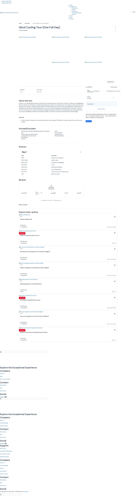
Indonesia (27, 23)
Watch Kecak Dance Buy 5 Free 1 (30, 235)
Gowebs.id (26, 491)
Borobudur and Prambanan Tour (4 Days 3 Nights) (35, 251)
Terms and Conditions (5, 379)
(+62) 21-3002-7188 (6, 1)
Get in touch (3, 390)
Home (71, 5)
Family (73, 9)
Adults (88, 97)
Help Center (3, 448)
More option (101, 109)
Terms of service (4, 425)
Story (71, 17)
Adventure (74, 11)
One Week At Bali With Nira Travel (30, 300)
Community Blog (4, 423)
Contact (72, 19)
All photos (110, 82)
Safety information (4, 456)
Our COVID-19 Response (6, 451)
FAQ (1, 388)
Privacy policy (3, 471)
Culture (74, 14)
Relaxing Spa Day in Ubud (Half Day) (31, 284)
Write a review (23, 205)
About (71, 15)
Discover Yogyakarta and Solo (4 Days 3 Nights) (34, 316)
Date (88, 90)
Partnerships (3, 385)
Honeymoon (75, 8)
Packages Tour (73, 6)
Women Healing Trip (26, 219)
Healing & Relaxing (76, 12)
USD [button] (133, 12)
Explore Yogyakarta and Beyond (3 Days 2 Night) (34, 268)
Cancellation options (5, 454)
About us (2, 373)
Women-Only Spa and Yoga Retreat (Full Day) (33, 332)
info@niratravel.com (6, 3)
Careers (2, 468)
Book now (88, 121)
